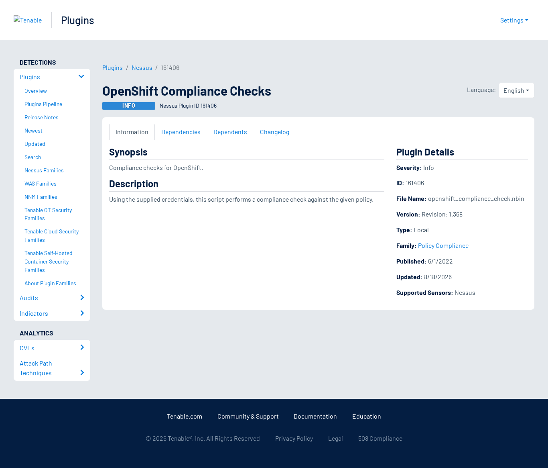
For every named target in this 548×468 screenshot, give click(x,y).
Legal (335, 438)
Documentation (315, 416)
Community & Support (248, 416)
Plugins (77, 20)
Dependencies (181, 131)
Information (132, 131)
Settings (512, 20)
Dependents (230, 131)
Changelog (274, 131)
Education (366, 416)
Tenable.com (184, 416)
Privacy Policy (294, 438)
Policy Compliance (443, 245)
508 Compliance (380, 438)
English (513, 90)
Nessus (142, 67)
